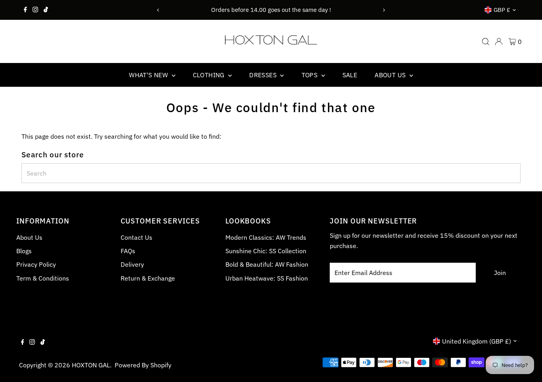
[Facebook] (25, 9)
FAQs (128, 251)
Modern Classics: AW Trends (265, 237)
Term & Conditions (42, 278)
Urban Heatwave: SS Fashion (266, 278)
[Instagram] (35, 9)
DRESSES (263, 75)
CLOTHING (210, 75)
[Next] (383, 10)
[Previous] (158, 10)
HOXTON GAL (91, 365)
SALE (349, 75)
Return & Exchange (148, 278)
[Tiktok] (46, 9)
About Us (29, 237)
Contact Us (136, 237)
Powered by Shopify (143, 365)
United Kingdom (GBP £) (476, 341)
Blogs (24, 251)
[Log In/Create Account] (498, 41)
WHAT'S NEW (149, 75)
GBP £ (502, 9)
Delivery (132, 264)
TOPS (310, 75)
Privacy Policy (36, 264)
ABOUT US (391, 75)
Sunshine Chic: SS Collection (265, 251)
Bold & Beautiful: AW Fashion (266, 264)
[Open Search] (485, 41)
